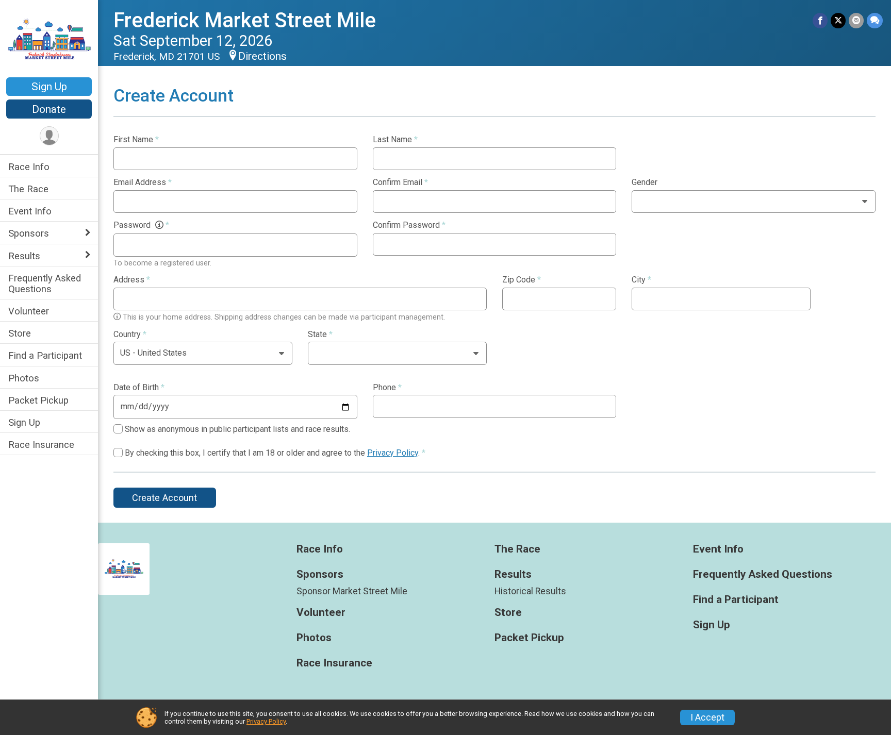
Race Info (29, 166)
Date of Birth (138, 387)
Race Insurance (41, 444)
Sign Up (49, 86)
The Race (28, 188)
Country (129, 334)
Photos (23, 378)
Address (131, 280)
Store (19, 333)
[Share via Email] (856, 20)
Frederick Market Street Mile (244, 20)
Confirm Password (409, 225)
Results (24, 255)
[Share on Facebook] (820, 20)
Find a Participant (45, 355)
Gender (644, 182)
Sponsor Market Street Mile (351, 591)
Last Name (395, 139)
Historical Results (530, 591)
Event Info (30, 211)
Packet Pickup (38, 400)
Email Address (142, 182)
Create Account (164, 497)
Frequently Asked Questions (44, 283)
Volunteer (28, 311)
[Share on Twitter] (838, 20)
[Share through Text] (875, 20)
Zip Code (521, 280)
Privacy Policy (392, 453)
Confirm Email (400, 182)
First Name (136, 139)
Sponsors (28, 233)
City (641, 280)
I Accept (707, 717)
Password (141, 225)
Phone (387, 387)
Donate (49, 109)
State (320, 334)
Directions (262, 56)
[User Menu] (49, 135)
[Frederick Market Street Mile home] (49, 40)
